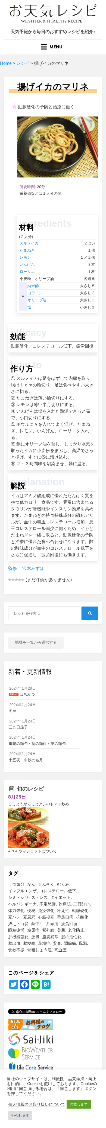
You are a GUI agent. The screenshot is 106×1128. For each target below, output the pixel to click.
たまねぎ (27, 250)
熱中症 (37, 923)
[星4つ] (19, 579)
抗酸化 (82, 917)
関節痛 (70, 943)
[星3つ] (16, 579)
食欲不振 (16, 950)
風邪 (83, 943)
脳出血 (14, 943)
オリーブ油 (36, 300)
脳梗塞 (29, 943)
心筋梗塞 (46, 917)
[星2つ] (13, 579)
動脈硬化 (80, 910)
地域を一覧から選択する (36, 642)
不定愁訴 (47, 904)
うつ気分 (16, 884)
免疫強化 (46, 910)
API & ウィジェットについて (32, 851)
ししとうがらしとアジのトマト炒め (38, 804)
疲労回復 (69, 923)
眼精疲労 (16, 930)
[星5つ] (22, 579)
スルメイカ (29, 243)
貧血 (57, 943)
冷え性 (63, 910)
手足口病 (65, 917)
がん (31, 884)
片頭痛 (52, 923)
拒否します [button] (20, 1116)
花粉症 (44, 943)
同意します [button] (79, 1104)
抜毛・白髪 (18, 923)
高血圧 (60, 950)
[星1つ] (9, 579)
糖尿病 (33, 930)
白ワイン (35, 293)
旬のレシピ (30, 789)
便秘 (31, 910)
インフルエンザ (22, 890)
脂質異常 (50, 936)
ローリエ (27, 271)
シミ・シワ (18, 897)
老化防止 (76, 930)
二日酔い (81, 904)
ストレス (39, 897)
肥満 (35, 936)
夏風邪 (29, 917)
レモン (25, 257)
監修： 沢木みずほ (26, 568)
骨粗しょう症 (39, 950)
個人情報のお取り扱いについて (36, 1104)
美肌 (61, 930)
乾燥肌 (64, 904)
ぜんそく (46, 884)
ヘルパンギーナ (22, 904)
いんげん (27, 264)
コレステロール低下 (57, 890)
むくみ (63, 884)
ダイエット (60, 897)
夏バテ (14, 917)
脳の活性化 (71, 936)
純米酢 (33, 286)
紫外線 (48, 930)
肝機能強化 (18, 936)
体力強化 (16, 910)
